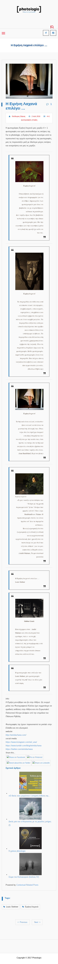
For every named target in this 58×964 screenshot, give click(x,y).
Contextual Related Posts (27, 885)
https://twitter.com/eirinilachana (19, 749)
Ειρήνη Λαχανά (31, 907)
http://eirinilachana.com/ (16, 735)
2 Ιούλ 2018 (36, 116)
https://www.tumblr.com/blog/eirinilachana (23, 745)
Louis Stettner (12, 907)
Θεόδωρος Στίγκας (18, 116)
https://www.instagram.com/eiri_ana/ (21, 742)
